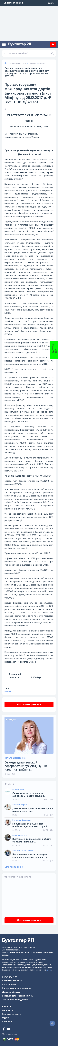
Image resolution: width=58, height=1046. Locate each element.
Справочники (9, 984)
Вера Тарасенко (19, 835)
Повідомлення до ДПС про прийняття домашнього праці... (30, 825)
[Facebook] (4, 1029)
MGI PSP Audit (18, 789)
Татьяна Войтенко (15, 758)
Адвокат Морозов (20, 805)
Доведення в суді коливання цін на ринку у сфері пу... (32, 810)
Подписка (53, 44)
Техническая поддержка (15, 999)
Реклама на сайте (11, 1014)
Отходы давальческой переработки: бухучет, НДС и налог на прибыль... (26, 766)
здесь (48, 970)
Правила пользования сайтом (17, 996)
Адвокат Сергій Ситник (22, 851)
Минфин (8, 691)
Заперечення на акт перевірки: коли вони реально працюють (30, 855)
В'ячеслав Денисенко (21, 820)
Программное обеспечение (16, 988)
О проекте (7, 1010)
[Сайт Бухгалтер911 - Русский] (18, 940)
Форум (5, 1018)
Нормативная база (12, 980)
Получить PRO (9, 977)
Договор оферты (11, 992)
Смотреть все (13, 867)
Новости (6, 1006)
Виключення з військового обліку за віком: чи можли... (31, 840)
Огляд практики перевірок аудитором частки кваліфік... (28, 794)
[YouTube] (8, 1029)
